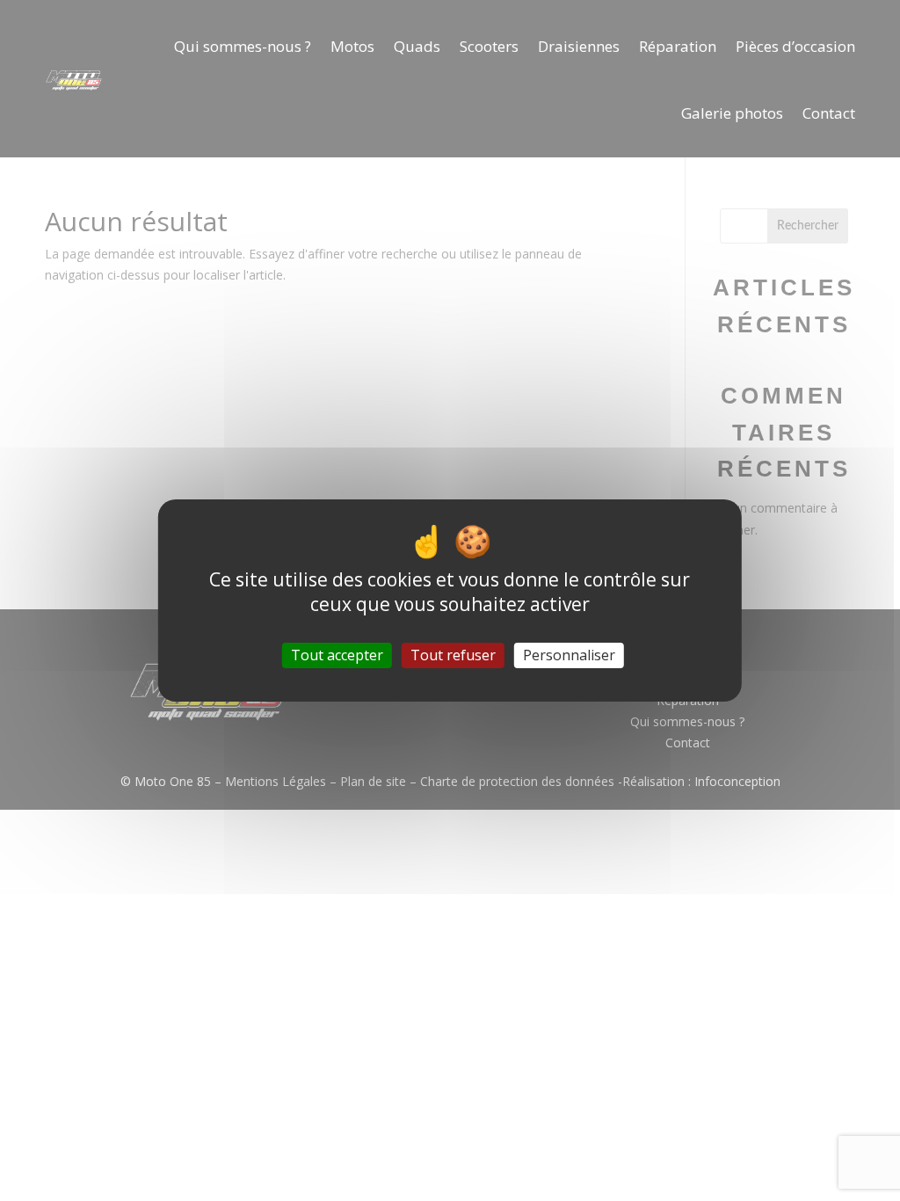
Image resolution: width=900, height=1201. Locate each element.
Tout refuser (453, 655)
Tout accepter (337, 655)
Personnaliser (569, 655)
